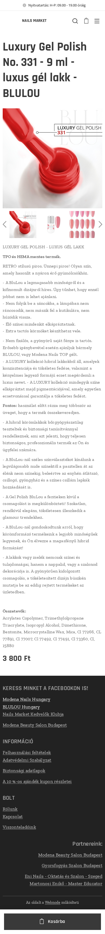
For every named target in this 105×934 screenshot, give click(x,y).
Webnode (53, 902)
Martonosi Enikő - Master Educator (66, 883)
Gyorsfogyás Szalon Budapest (72, 865)
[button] (75, 21)
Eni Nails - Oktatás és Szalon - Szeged (63, 876)
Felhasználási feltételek (27, 752)
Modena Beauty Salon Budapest (35, 725)
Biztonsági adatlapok (24, 770)
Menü (97, 20)
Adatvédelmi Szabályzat (27, 760)
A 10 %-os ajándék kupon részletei (37, 781)
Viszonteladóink (19, 827)
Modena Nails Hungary (26, 699)
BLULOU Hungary (21, 706)
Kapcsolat (13, 816)
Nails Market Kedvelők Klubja (33, 714)
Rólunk (10, 809)
